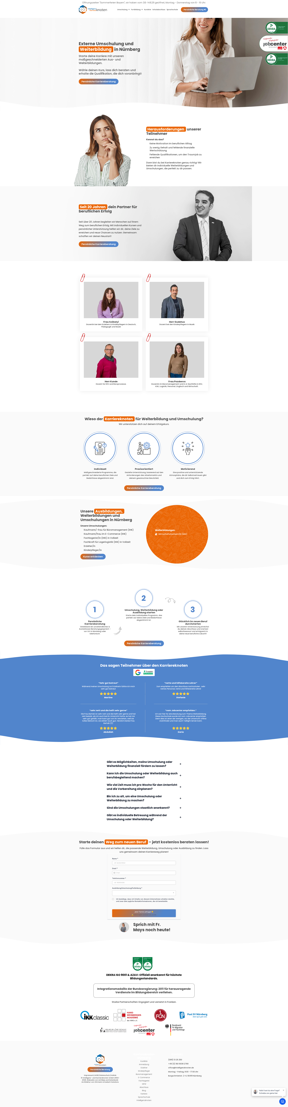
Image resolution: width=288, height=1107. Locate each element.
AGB (96, 1075)
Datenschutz (104, 1075)
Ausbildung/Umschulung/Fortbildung (127, 888)
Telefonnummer (119, 878)
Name (115, 859)
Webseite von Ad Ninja (96, 1080)
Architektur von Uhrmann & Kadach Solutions (100, 1082)
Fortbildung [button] (136, 9)
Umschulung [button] (122, 9)
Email (115, 868)
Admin (113, 1075)
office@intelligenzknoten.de (181, 1067)
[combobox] (144, 893)
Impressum (88, 1075)
